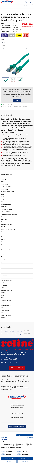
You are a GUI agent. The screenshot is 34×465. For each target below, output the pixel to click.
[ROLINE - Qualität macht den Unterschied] (17, 345)
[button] (5, 438)
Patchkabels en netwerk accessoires (15, 10)
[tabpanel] (17, 64)
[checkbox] (3, 451)
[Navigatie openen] (2, 6)
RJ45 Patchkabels (29, 10)
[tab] (5, 79)
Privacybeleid (29, 437)
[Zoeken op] (31, 5)
